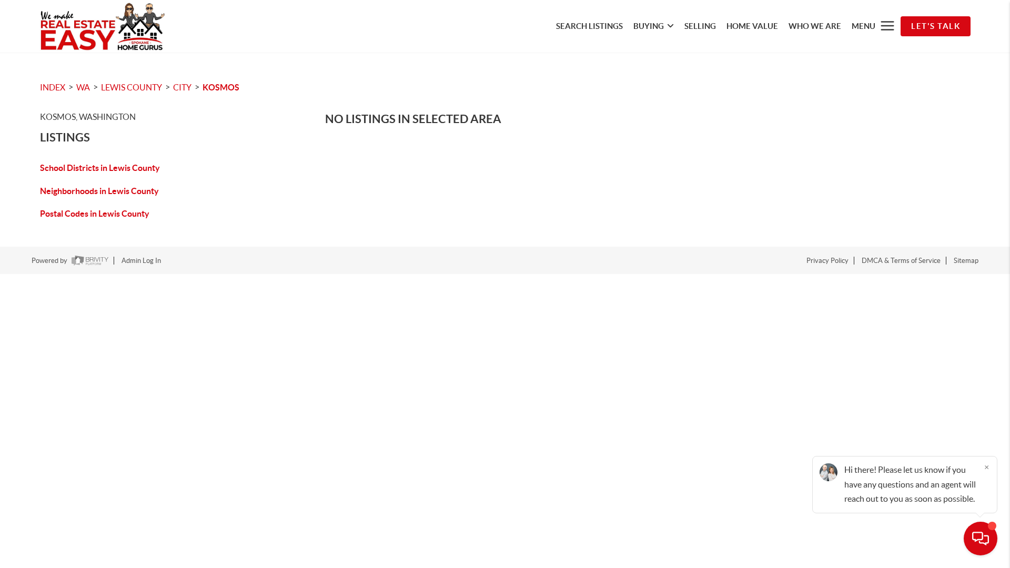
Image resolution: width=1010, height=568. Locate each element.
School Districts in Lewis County (100, 168)
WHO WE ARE (815, 26)
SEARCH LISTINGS (589, 26)
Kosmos (221, 87)
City (182, 87)
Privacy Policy (827, 261)
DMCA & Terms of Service (901, 261)
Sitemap (966, 261)
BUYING (648, 26)
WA (83, 87)
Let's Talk (935, 26)
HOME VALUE (752, 26)
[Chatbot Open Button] (980, 538)
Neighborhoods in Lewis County (99, 191)
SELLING (700, 26)
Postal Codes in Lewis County (94, 213)
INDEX (52, 87)
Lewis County (131, 87)
